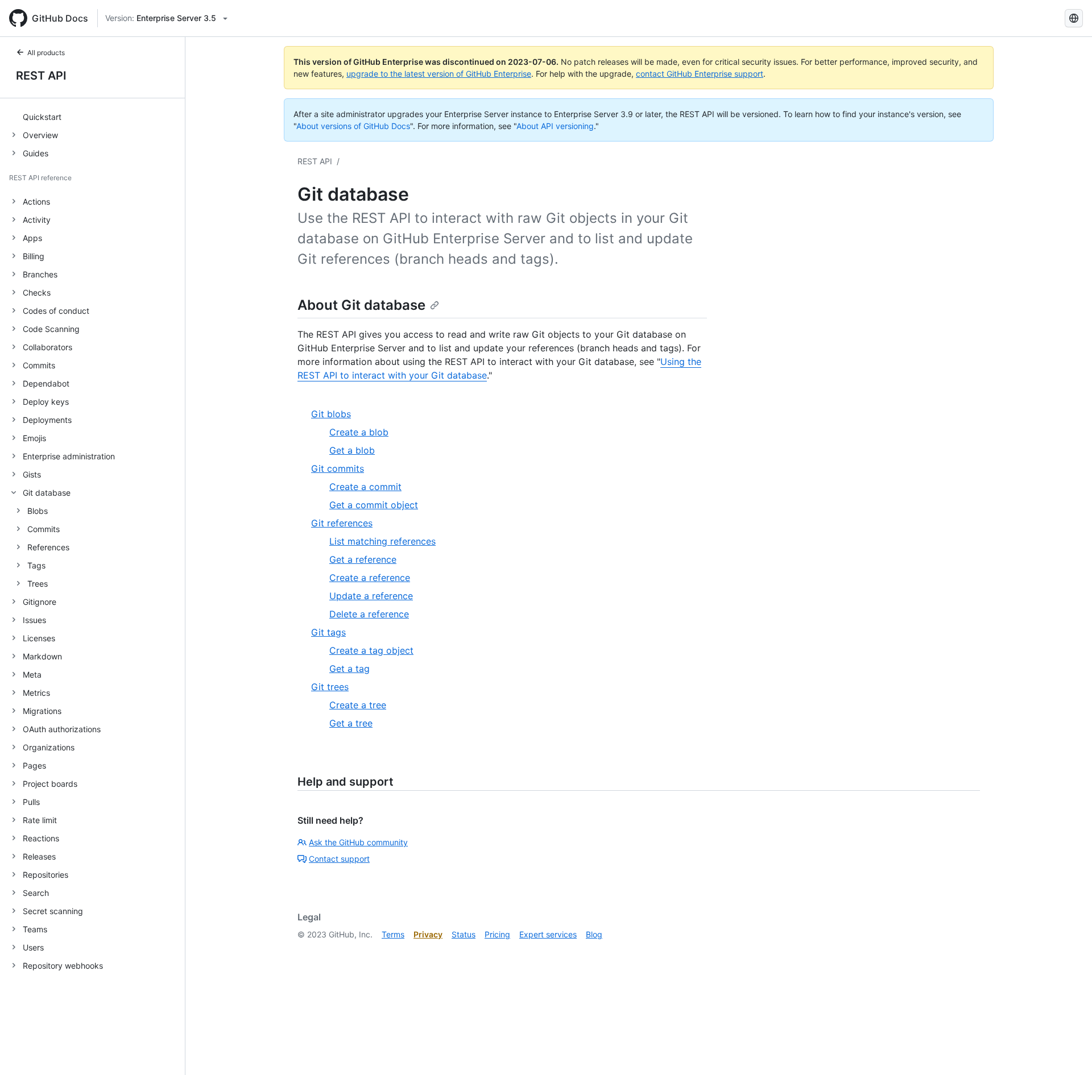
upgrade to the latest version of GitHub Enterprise (438, 73)
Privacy (427, 934)
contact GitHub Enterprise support (699, 73)
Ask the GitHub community (358, 842)
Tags (36, 565)
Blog (594, 934)
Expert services (548, 934)
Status (463, 934)
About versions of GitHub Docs (353, 126)
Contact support (339, 859)
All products (46, 52)
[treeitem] (97, 116)
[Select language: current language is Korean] (1074, 18)
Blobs (37, 511)
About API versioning (555, 126)
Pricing (497, 934)
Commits (43, 529)
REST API (41, 75)
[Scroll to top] (1067, 1050)
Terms (393, 934)
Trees (37, 583)
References (48, 547)
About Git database (361, 305)
